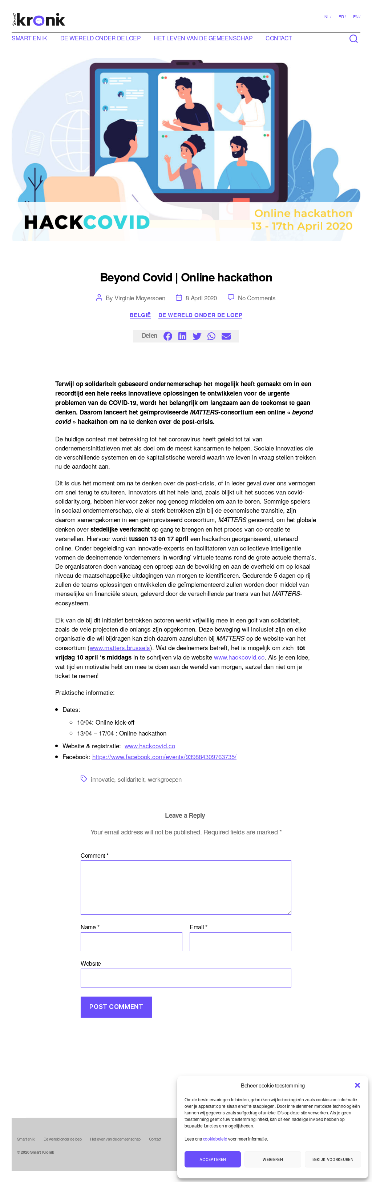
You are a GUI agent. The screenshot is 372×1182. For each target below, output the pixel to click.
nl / (327, 16)
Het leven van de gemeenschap (203, 38)
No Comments (257, 297)
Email (198, 927)
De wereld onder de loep (100, 38)
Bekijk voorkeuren (333, 1159)
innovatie (102, 779)
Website (91, 962)
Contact (279, 38)
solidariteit (131, 779)
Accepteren (212, 1159)
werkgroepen (165, 779)
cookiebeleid (215, 1138)
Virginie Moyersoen (139, 297)
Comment (95, 855)
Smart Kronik (42, 1152)
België (140, 315)
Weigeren (273, 1159)
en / (356, 16)
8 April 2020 (201, 297)
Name (90, 927)
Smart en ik (29, 38)
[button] (357, 1085)
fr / (342, 16)
